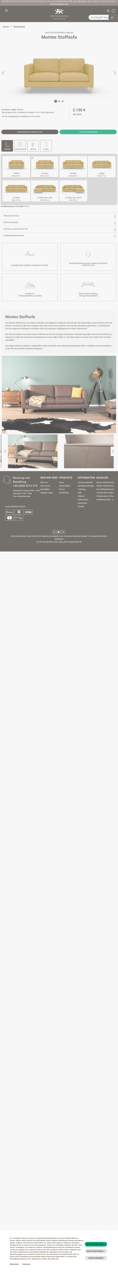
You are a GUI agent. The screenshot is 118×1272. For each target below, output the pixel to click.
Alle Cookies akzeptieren (97, 1244)
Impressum (26, 1264)
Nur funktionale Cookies (97, 1251)
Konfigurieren (95, 1258)
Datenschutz (14, 1264)
